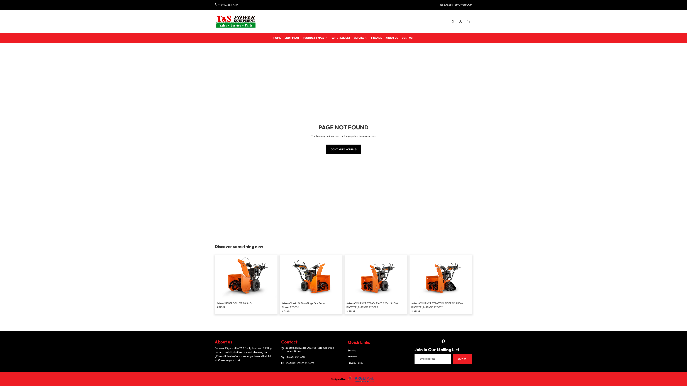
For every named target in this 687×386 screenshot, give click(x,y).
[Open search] (453, 22)
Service (352, 350)
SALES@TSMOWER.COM (300, 362)
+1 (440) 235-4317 (295, 357)
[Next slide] (272, 277)
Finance (352, 356)
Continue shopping (344, 149)
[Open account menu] (460, 22)
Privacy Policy (355, 362)
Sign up (462, 358)
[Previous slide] (220, 277)
